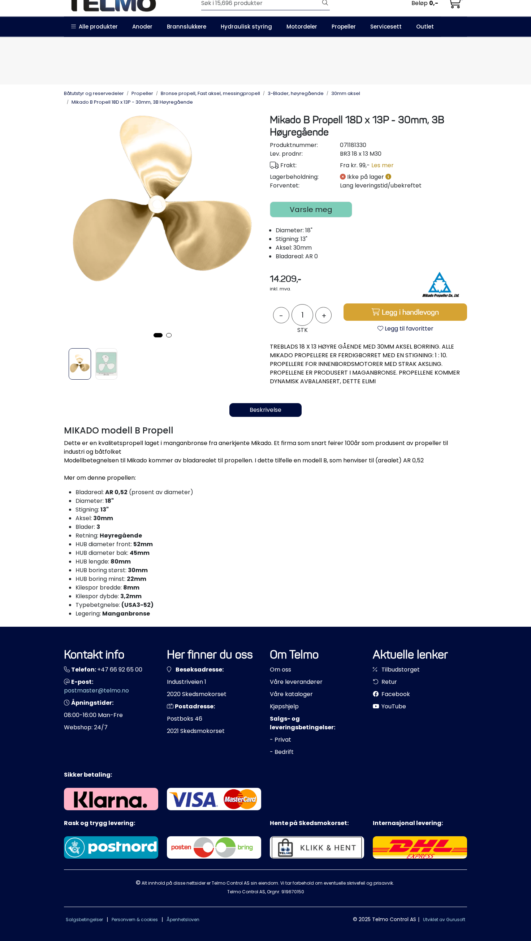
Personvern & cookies (135, 919)
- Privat (280, 739)
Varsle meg (311, 209)
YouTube (393, 706)
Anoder (142, 26)
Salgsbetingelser (84, 919)
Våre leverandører (296, 682)
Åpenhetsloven (183, 919)
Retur (388, 682)
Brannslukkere (186, 26)
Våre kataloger (291, 694)
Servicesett (386, 26)
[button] (158, 335)
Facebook (395, 694)
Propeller (344, 26)
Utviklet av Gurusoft (444, 919)
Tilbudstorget (400, 669)
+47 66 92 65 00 (119, 669)
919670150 (292, 892)
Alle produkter (97, 26)
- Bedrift (282, 752)
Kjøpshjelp (284, 706)
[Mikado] (440, 284)
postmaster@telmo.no (96, 690)
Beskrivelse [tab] (265, 410)
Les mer (382, 165)
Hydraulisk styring (246, 26)
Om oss (280, 669)
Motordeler (301, 26)
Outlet (425, 26)
